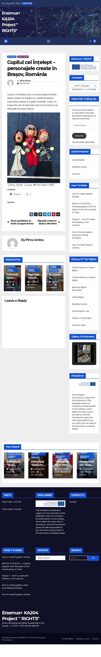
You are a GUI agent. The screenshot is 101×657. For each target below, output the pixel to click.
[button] (90, 41)
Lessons (76, 174)
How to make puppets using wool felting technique (82, 235)
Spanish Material (31, 270)
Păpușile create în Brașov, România (47, 222)
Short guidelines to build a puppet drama (22, 222)
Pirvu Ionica (25, 81)
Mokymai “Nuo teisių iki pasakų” (13, 466)
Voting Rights (78, 297)
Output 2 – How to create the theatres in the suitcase (83, 222)
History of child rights (82, 318)
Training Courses (53, 267)
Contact (72, 502)
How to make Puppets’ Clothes (16, 557)
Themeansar (7, 640)
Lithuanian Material (11, 456)
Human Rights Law (80, 311)
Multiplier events (79, 167)
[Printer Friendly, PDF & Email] (20, 185)
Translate (92, 89)
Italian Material (10, 270)
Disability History (79, 304)
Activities (12, 57)
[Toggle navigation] (48, 41)
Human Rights (78, 160)
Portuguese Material (60, 456)
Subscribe (79, 136)
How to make (23, 57)
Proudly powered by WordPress (15, 637)
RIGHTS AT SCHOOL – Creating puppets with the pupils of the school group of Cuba (16, 566)
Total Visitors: (8, 509)
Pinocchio (35, 457)
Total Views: (8, 502)
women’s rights (79, 325)
